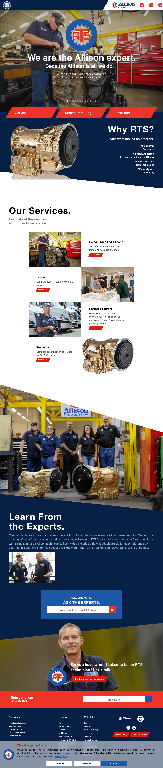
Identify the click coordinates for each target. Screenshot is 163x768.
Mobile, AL (63, 733)
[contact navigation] (151, 5)
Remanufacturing (90, 730)
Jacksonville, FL (65, 726)
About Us (87, 737)
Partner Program (90, 740)
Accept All (114, 763)
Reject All (87, 763)
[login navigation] (160, 5)
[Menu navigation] (142, 5)
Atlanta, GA (64, 730)
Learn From (35, 517)
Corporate (14, 717)
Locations (87, 733)
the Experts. (37, 526)
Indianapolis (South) (67, 740)
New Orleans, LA (65, 737)
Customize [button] (59, 763)
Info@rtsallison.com (17, 723)
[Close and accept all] (159, 744)
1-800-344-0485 (16, 726)
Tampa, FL (63, 723)
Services (87, 726)
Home (85, 723)
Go (113, 610)
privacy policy (61, 756)
